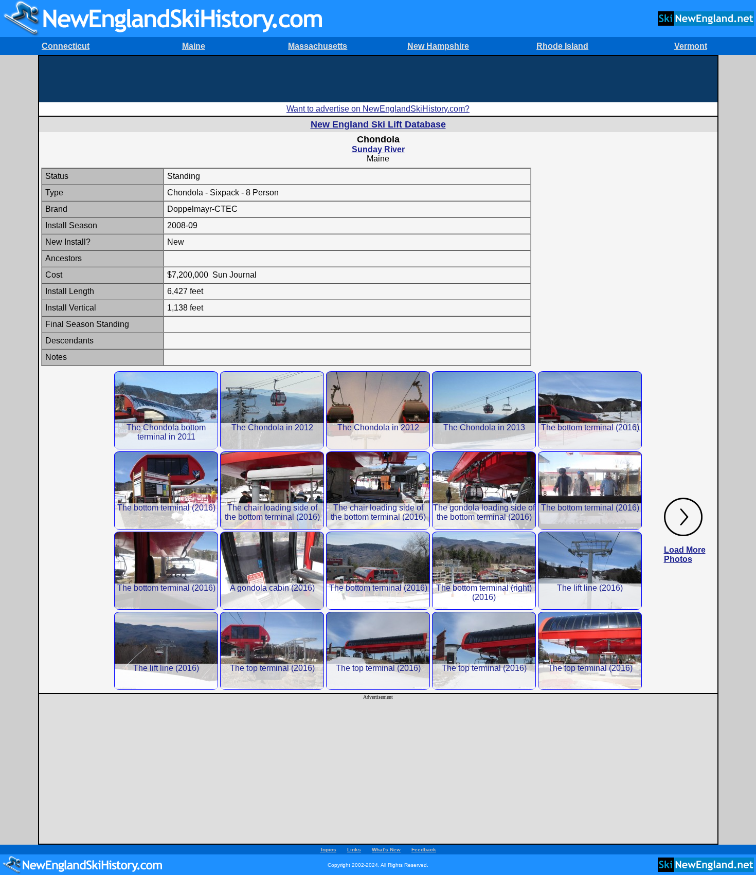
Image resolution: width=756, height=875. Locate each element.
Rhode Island (562, 46)
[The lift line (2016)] (590, 570)
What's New (386, 849)
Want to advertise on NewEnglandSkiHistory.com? (378, 108)
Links (354, 849)
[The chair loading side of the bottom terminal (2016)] (272, 490)
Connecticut (65, 46)
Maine (193, 46)
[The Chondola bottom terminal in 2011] (166, 410)
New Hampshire (438, 46)
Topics (328, 849)
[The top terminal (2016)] (272, 650)
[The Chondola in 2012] (272, 410)
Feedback (423, 849)
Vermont (690, 46)
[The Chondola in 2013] (484, 410)
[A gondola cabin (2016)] (272, 570)
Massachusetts (317, 46)
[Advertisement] (378, 79)
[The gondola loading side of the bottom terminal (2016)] (484, 490)
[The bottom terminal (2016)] (590, 410)
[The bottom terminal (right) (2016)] (484, 570)
